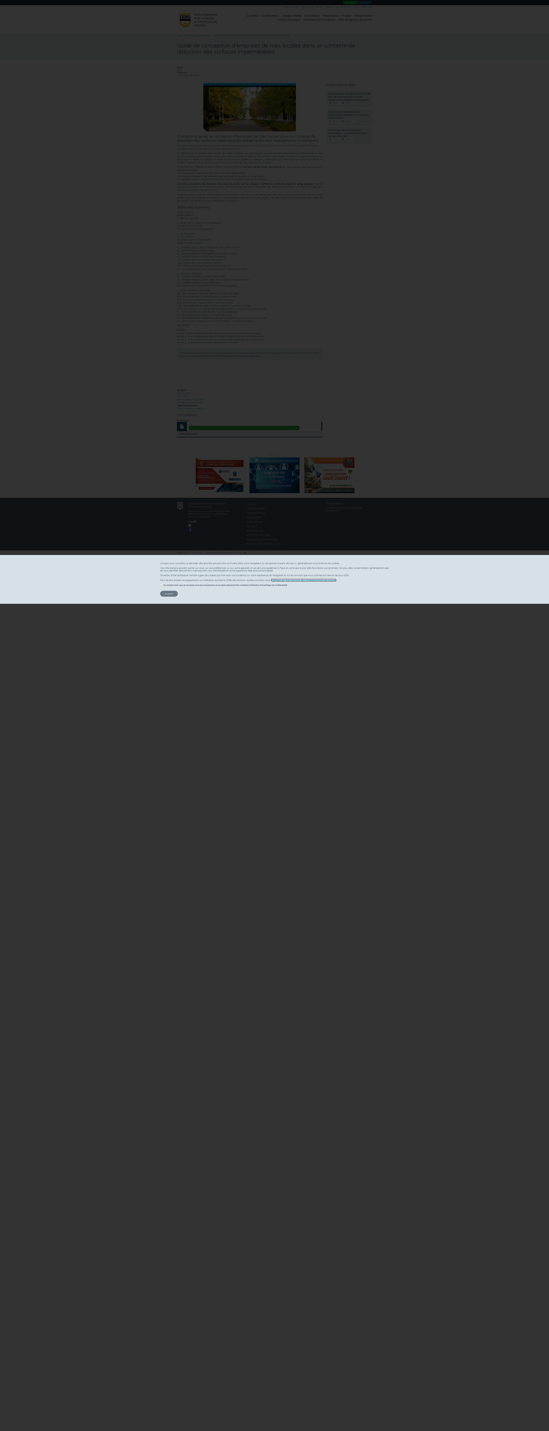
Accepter (169, 593)
